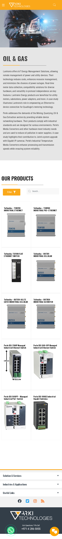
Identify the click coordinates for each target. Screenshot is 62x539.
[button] (11, 192)
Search (54, 4)
